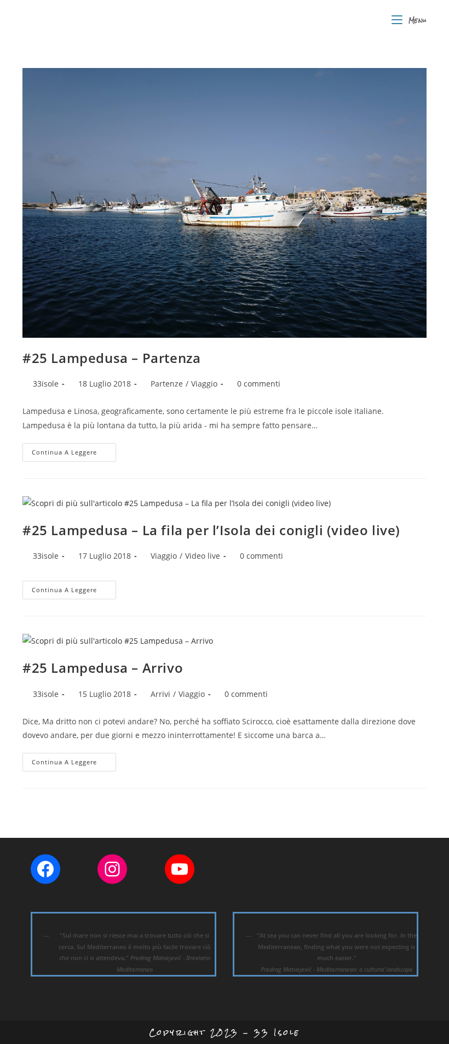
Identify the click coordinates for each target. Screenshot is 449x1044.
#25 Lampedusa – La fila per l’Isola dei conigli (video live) (211, 530)
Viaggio (204, 383)
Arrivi (160, 694)
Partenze (167, 383)
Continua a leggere (74, 454)
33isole (46, 383)
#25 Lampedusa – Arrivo (102, 668)
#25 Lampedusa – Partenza (111, 358)
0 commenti (258, 383)
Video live (202, 556)
